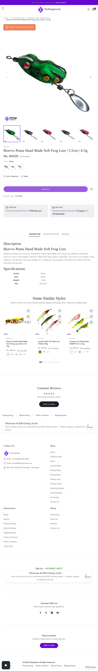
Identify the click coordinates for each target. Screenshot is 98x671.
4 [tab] (48, 362)
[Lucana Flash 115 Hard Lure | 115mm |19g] (49, 321)
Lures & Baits (55, 466)
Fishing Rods (55, 475)
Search (6, 519)
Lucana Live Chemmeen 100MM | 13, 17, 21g (79, 342)
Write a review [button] (49, 404)
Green (7, 167)
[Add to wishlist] (91, 189)
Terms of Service (11, 537)
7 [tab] (55, 362)
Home (52, 452)
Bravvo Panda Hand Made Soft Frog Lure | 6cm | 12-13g (16, 343)
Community (55, 514)
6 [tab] (53, 362)
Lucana (41, 338)
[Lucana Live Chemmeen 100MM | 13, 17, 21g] (81, 321)
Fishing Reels (55, 470)
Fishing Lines (55, 479)
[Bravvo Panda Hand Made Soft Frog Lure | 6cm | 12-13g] (18, 321)
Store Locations (10, 541)
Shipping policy (60, 415)
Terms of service (42, 415)
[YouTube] (57, 613)
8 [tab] (58, 362)
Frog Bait (18, 196)
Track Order (8, 546)
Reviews (53, 523)
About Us (54, 519)
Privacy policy (7, 415)
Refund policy (24, 415)
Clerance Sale (56, 457)
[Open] (6, 665)
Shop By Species (57, 488)
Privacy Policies (10, 523)
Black (13, 167)
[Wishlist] (28, 310)
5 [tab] (51, 362)
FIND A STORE (49, 645)
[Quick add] (28, 322)
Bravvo (6, 147)
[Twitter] (46, 613)
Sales (52, 461)
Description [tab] (34, 234)
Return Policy (56, 666)
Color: (9, 161)
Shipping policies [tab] (51, 234)
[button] (4, 8)
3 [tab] (46, 362)
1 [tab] (40, 362)
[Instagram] (52, 613)
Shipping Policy (10, 533)
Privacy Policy (28, 666)
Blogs (6, 514)
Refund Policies (10, 528)
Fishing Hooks (55, 484)
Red (20, 167)
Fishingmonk (33, 662)
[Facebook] (40, 613)
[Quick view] (28, 316)
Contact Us (54, 502)
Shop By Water (56, 493)
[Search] (89, 9)
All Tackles (54, 497)
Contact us (54, 528)
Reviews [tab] (65, 234)
